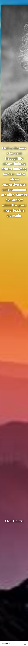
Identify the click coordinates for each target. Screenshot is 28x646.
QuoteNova (6, 644)
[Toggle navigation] (25, 643)
